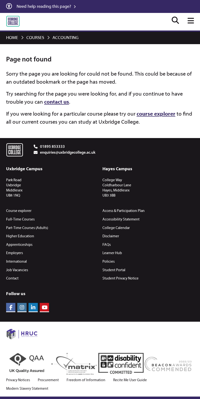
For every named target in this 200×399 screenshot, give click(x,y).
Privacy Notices (18, 380)
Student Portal (113, 270)
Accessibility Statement (121, 219)
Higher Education (20, 236)
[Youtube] (44, 307)
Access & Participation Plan (123, 211)
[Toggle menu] (191, 21)
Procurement (48, 380)
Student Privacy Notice (120, 278)
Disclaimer (110, 236)
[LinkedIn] (33, 307)
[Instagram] (22, 307)
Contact (12, 278)
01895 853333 (52, 147)
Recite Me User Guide (130, 380)
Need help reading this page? (44, 6)
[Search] (175, 21)
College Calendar (116, 228)
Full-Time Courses (20, 219)
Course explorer (18, 211)
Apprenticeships (19, 245)
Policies (108, 262)
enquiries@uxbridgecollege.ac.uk (67, 153)
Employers (14, 253)
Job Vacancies (17, 270)
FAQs (106, 245)
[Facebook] (10, 307)
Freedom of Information (86, 380)
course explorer (156, 114)
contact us (56, 102)
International (16, 262)
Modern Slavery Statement (27, 389)
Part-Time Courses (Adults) (27, 228)
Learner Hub (112, 253)
